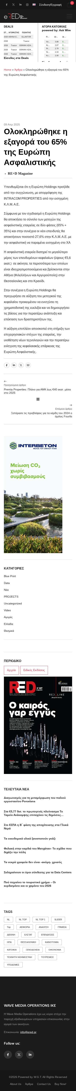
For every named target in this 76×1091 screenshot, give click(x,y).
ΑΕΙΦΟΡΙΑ (25, 927)
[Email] (28, 365)
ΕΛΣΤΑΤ (28, 935)
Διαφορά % (65, 37)
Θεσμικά (9, 630)
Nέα (6, 589)
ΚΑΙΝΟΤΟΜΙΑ (51, 942)
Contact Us (44, 1084)
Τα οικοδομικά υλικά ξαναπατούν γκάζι (30, 838)
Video (7, 610)
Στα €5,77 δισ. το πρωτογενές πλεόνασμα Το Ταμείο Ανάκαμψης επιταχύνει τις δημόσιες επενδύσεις (33, 815)
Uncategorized (13, 603)
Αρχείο (11, 670)
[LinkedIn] (14, 365)
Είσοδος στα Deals (16, 58)
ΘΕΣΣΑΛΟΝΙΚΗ (28, 942)
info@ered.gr (28, 1032)
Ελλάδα (8, 623)
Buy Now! (60, 1084)
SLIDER (58, 919)
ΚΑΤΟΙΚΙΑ (12, 950)
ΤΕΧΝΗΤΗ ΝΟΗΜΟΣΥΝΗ (19, 957)
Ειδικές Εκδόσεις (34, 670)
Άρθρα (18, 69)
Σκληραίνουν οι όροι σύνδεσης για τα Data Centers (38, 872)
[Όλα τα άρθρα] (38, 399)
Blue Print (10, 576)
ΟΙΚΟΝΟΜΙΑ (55, 950)
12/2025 (57, 37)
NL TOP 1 (40, 919)
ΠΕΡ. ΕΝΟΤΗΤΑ (49, 37)
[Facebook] (7, 365)
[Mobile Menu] (69, 16)
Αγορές (8, 617)
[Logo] (15, 16)
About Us (15, 1084)
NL (8, 919)
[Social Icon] (6, 4)
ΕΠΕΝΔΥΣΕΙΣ (47, 935)
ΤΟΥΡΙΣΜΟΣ (47, 957)
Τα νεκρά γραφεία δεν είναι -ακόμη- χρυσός (33, 862)
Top (9, 927)
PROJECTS (11, 596)
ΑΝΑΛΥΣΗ (44, 927)
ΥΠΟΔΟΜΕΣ (13, 965)
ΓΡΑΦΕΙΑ (62, 927)
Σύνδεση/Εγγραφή (50, 4)
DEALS (8, 26)
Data (7, 583)
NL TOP (23, 919)
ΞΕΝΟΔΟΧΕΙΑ (33, 950)
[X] (21, 365)
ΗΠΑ (9, 942)
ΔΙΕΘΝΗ (11, 935)
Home (7, 69)
